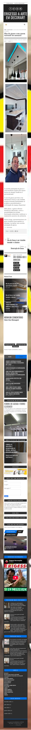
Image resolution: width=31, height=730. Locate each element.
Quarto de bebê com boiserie (13, 383)
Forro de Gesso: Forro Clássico (14, 405)
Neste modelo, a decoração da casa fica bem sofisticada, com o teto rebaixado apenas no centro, (18, 625)
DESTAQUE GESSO (8, 678)
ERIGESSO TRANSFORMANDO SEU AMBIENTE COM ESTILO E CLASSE (12, 305)
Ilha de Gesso (9, 227)
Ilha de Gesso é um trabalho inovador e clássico (13, 296)
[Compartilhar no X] (14, 231)
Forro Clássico (7, 681)
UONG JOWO (18, 725)
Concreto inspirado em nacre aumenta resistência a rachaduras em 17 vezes (15, 362)
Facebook (17, 265)
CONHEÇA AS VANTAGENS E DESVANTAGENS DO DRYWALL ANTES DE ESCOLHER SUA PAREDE (11, 448)
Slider (5, 693)
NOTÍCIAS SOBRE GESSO (10, 685)
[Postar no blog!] (12, 231)
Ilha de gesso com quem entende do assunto (14, 34)
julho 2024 (6, 704)
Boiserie (6, 673)
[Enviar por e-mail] (10, 231)
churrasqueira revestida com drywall (13, 379)
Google (17, 267)
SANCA (6, 688)
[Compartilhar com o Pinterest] (17, 231)
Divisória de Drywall (9, 679)
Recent (9, 357)
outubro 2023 (7, 713)
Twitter (16, 263)
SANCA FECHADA (8, 690)
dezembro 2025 (8, 701)
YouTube (17, 270)
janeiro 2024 (7, 710)
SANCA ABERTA (8, 689)
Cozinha (6, 677)
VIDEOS (6, 694)
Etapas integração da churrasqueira (15, 368)
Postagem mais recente (9, 344)
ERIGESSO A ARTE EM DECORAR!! (15, 15)
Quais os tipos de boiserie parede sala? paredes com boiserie (14, 393)
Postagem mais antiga (21, 344)
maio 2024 (6, 707)
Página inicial (9, 3)
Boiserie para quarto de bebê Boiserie (12, 456)
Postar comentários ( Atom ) (15, 349)
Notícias (6, 684)
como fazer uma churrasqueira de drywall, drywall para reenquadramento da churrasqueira (15, 373)
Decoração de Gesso (11, 547)
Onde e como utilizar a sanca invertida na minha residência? (14, 388)
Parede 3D (6, 686)
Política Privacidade (19, 3)
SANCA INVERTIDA (8, 692)
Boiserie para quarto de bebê (11, 674)
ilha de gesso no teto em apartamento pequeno (12, 284)
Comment (21, 357)
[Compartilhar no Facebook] (15, 231)
